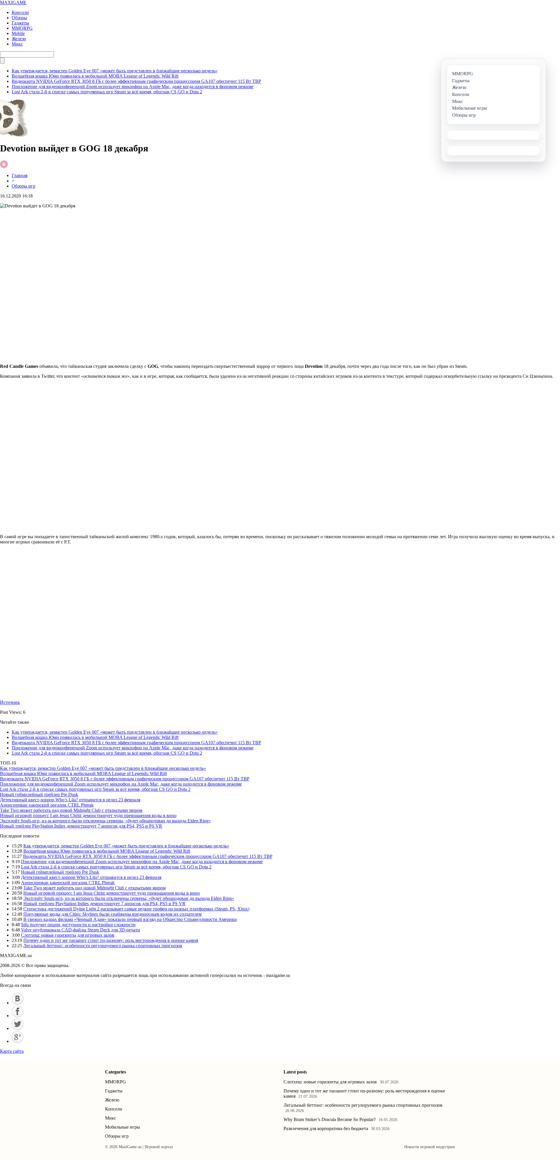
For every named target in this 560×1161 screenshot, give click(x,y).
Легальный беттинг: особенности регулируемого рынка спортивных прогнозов (102, 945)
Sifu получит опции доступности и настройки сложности (78, 924)
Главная (19, 175)
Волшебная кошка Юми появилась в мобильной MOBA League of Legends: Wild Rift (95, 76)
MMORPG (22, 28)
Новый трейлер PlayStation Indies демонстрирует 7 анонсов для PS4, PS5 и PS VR (81, 825)
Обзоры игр (23, 185)
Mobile (18, 33)
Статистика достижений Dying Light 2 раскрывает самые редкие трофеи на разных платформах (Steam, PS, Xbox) (136, 908)
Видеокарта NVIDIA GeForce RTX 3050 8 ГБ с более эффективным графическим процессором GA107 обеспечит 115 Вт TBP (136, 81)
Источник (10, 702)
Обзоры (19, 17)
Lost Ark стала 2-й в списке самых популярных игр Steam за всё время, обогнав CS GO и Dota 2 (107, 91)
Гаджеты (20, 22)
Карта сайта (12, 1051)
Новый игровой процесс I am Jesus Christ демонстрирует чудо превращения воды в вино (88, 815)
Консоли (20, 12)
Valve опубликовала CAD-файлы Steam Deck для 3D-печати (80, 929)
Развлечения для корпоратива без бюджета (326, 1128)
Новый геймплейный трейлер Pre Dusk (39, 794)
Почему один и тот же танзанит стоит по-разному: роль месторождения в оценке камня (110, 940)
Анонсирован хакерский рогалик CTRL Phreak (47, 804)
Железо (19, 38)
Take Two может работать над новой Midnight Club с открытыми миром (71, 810)
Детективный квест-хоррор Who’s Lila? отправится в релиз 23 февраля (70, 799)
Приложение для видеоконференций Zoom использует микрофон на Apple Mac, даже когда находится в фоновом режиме (132, 86)
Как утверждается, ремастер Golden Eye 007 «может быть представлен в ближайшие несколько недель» (115, 70)
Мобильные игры (122, 1127)
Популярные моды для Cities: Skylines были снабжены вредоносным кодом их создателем (112, 914)
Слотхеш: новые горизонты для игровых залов (67, 935)
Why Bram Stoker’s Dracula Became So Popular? (330, 1119)
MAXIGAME (13, 2)
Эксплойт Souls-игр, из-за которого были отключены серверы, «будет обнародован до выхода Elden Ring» (105, 820)
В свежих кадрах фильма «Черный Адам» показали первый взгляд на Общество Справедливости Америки (130, 919)
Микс (17, 43)
